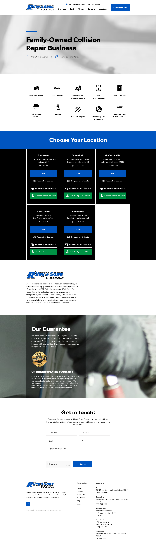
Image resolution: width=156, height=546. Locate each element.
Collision (80, 491)
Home (79, 488)
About (79, 504)
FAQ (78, 501)
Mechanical (81, 498)
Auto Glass (81, 495)
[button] (63, 9)
